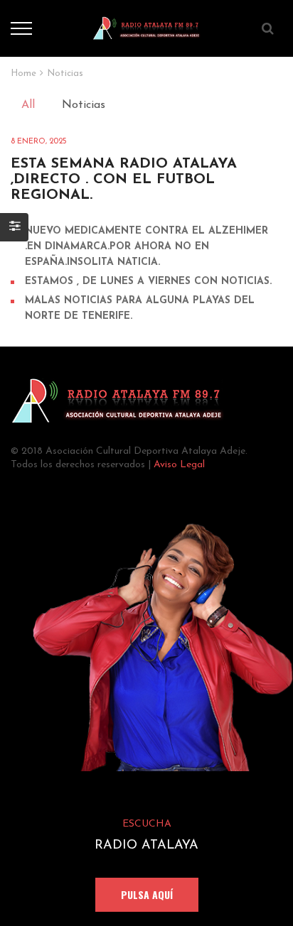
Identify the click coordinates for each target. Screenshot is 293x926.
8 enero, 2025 (39, 142)
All (28, 105)
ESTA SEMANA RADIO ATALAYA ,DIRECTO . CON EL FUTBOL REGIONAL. (124, 179)
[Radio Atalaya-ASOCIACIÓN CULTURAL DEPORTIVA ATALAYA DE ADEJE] (146, 27)
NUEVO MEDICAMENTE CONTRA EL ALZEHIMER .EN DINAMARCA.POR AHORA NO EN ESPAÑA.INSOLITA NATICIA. (146, 247)
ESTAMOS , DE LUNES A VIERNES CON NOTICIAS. (148, 281)
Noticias (83, 105)
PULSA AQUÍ (147, 894)
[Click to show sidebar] (14, 227)
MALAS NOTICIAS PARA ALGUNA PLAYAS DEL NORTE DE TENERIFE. (140, 308)
